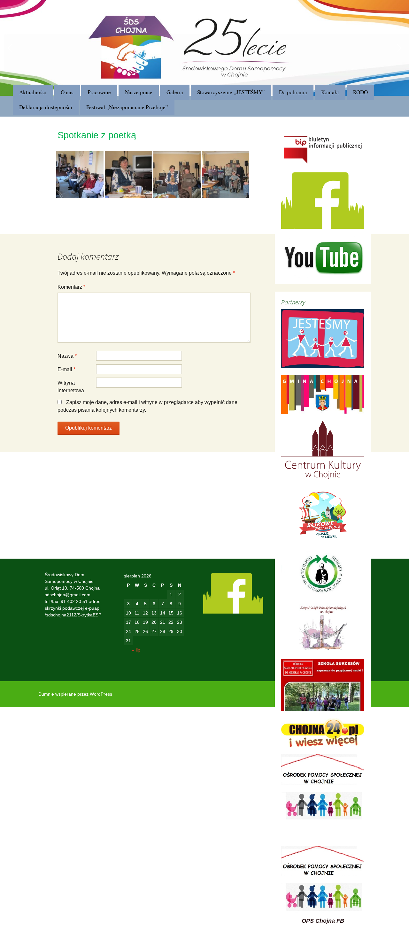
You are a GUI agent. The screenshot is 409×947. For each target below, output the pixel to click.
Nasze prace (138, 92)
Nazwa (67, 356)
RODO (360, 92)
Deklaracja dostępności (45, 107)
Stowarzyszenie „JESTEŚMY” (231, 92)
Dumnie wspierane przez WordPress (75, 694)
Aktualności (33, 92)
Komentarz (71, 287)
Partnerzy (293, 302)
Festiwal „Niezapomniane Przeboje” (127, 107)
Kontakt (330, 92)
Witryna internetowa (71, 386)
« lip (136, 650)
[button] (10, 48)
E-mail (66, 369)
